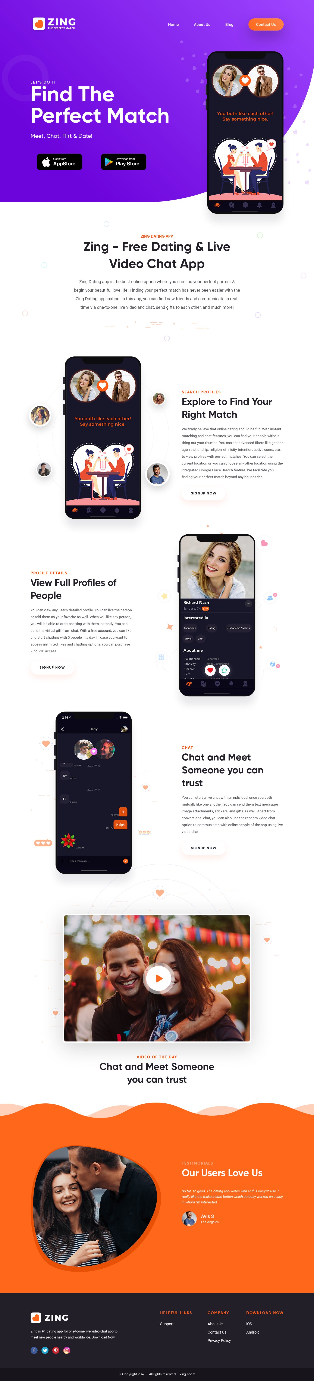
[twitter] (44, 1350)
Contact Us (266, 24)
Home (173, 24)
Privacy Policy (219, 1340)
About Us (202, 24)
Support (167, 1324)
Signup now (204, 493)
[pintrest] (55, 1350)
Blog (229, 24)
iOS (249, 1324)
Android (253, 1332)
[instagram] (66, 1350)
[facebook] (34, 1350)
